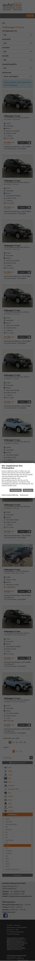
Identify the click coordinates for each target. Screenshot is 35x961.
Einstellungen (28, 490)
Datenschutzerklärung (10, 495)
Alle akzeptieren (16, 490)
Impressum (24, 495)
